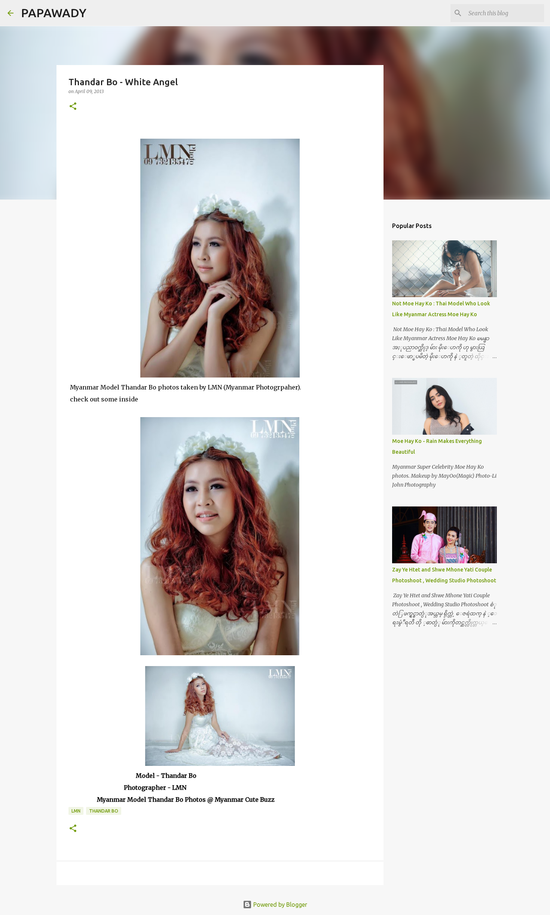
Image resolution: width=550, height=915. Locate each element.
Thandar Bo (103, 810)
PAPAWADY (53, 12)
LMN (75, 810)
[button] (72, 107)
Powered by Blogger (279, 904)
